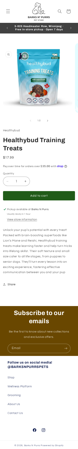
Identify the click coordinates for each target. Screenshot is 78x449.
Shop (11, 377)
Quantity (8, 173)
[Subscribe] (66, 348)
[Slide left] (30, 120)
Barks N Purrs (32, 445)
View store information (22, 219)
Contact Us (15, 413)
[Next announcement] (71, 28)
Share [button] (12, 284)
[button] (8, 11)
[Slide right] (47, 120)
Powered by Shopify (52, 445)
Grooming (14, 395)
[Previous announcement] (7, 28)
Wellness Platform (20, 386)
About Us (14, 404)
